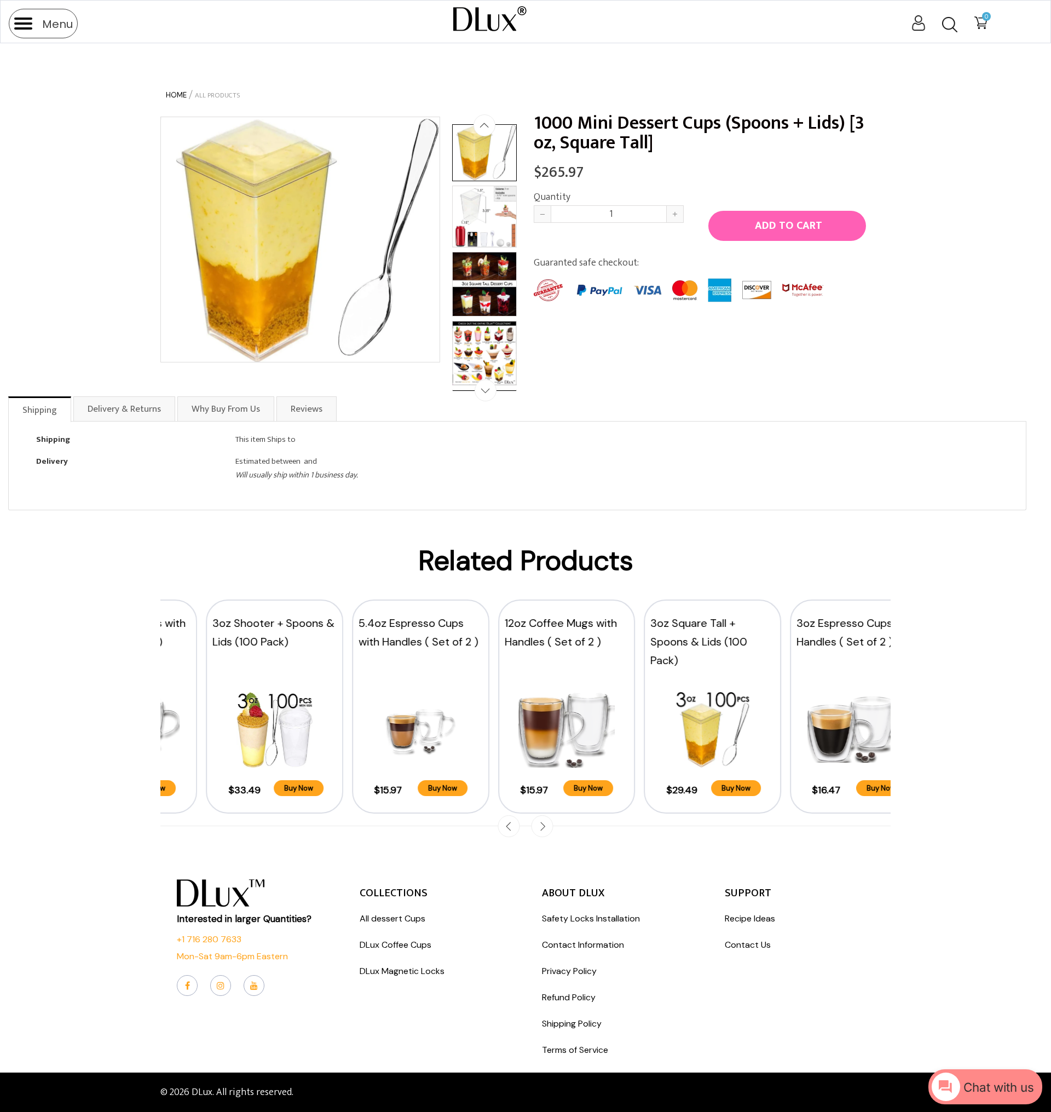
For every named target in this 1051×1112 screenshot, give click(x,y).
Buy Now (257, 788)
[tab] (40, 408)
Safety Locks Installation (591, 918)
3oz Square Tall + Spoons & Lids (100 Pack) (657, 641)
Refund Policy (569, 997)
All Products (217, 95)
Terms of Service (575, 1050)
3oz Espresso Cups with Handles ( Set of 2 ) (815, 632)
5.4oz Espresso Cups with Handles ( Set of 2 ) (377, 632)
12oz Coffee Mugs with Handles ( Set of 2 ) (520, 632)
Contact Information (583, 944)
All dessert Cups (392, 918)
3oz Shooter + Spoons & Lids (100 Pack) (232, 632)
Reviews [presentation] (306, 409)
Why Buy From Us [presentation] (226, 409)
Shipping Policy (572, 1023)
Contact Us (748, 944)
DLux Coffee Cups (395, 944)
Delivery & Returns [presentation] (124, 409)
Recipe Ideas (750, 918)
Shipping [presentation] (39, 410)
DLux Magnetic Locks (402, 971)
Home (176, 95)
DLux (202, 1092)
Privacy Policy (569, 971)
